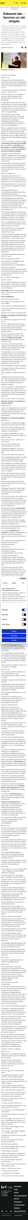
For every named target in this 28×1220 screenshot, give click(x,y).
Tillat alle (14, 631)
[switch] (24, 614)
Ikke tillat (14, 640)
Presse (16, 1189)
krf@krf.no (6, 1195)
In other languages (19, 1205)
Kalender (16, 1198)
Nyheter (16, 1192)
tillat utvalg (14, 635)
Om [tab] (23, 583)
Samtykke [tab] (5, 583)
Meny (24, 3)
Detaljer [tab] (14, 583)
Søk (17, 3)
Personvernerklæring (18, 1215)
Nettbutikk (17, 1208)
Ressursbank (17, 1186)
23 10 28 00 (5, 1193)
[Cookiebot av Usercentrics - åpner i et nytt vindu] (19, 579)
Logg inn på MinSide (19, 1211)
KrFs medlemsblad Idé (20, 1196)
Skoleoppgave (18, 1202)
